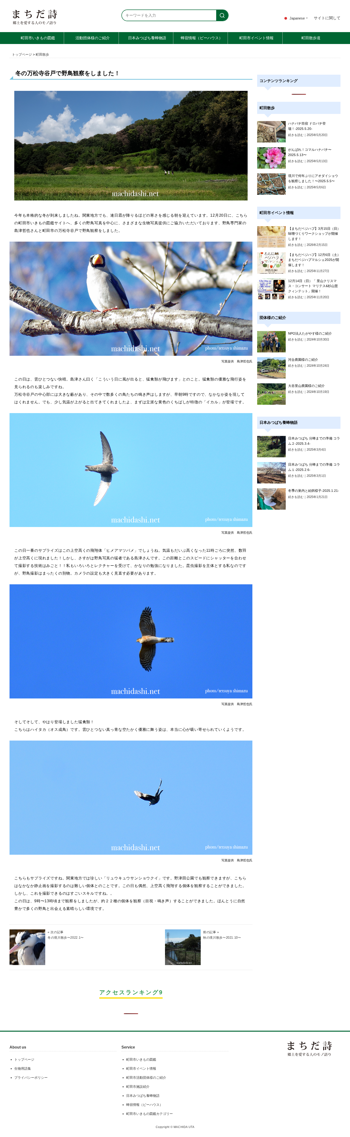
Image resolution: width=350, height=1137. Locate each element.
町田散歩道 (310, 38)
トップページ (22, 54)
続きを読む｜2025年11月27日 (308, 271)
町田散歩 (42, 54)
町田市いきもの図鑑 (38, 38)
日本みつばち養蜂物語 (147, 38)
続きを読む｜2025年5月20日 (308, 135)
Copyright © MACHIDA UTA (175, 1127)
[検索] (222, 15)
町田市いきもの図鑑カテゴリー (149, 1114)
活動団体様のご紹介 (92, 38)
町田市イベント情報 (256, 38)
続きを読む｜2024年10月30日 (308, 339)
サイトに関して (327, 18)
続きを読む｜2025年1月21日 (308, 497)
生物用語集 (22, 1068)
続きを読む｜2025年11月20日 (308, 297)
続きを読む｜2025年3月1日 (307, 476)
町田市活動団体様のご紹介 (146, 1077)
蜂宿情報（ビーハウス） (202, 38)
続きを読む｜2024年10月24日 (308, 365)
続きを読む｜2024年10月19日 (308, 392)
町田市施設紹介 (138, 1086)
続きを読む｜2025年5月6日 (307, 187)
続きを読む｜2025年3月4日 (307, 449)
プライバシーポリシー (31, 1077)
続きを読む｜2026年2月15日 (308, 245)
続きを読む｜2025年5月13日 (308, 161)
